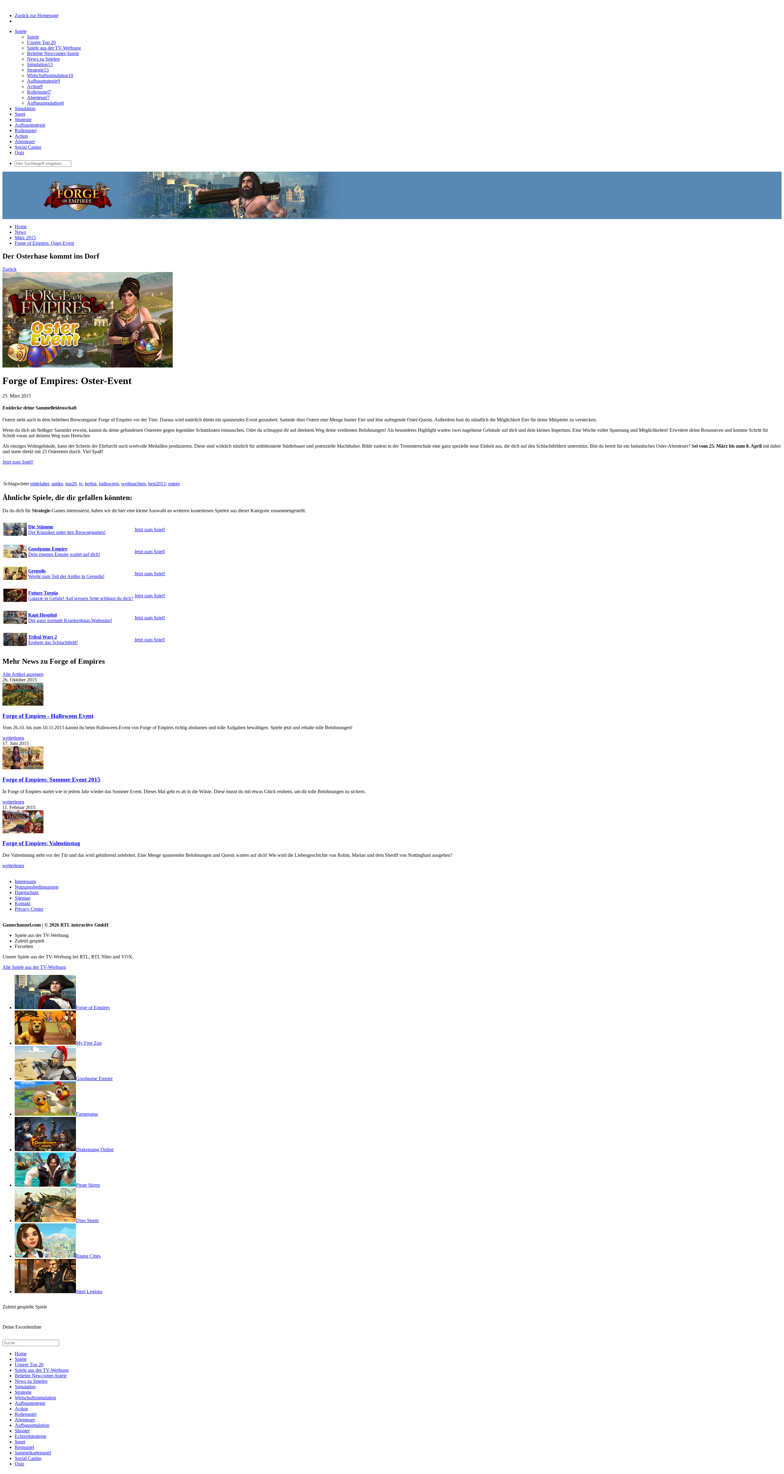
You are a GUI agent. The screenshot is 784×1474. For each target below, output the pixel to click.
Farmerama (87, 1114)
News (20, 232)
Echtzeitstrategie (30, 1436)
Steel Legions (89, 1291)
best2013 (157, 483)
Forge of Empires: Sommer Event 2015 (51, 779)
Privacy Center (29, 909)
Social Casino (28, 147)
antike (57, 483)
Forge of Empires (93, 1007)
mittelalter (39, 483)
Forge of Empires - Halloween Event (47, 716)
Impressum (25, 881)
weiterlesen (13, 738)
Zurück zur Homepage (36, 15)
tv (80, 483)
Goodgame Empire (94, 1078)
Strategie (38, 70)
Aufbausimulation (45, 103)
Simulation (40, 64)
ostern (174, 483)
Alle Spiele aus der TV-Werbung (34, 967)
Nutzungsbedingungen (36, 887)
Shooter (22, 1430)
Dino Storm (87, 1220)
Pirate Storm (88, 1185)
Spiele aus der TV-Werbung (54, 47)
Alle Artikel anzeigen (22, 674)
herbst (90, 483)
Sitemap (22, 898)
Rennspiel (24, 1447)
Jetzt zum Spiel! (17, 462)
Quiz (19, 152)
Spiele (21, 31)
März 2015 (25, 237)
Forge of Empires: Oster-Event (44, 243)
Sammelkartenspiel (33, 1452)
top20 (71, 483)
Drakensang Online (95, 1149)
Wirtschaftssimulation (50, 75)
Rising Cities (88, 1256)
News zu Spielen (43, 59)
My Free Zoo (89, 1043)
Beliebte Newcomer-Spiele (53, 53)
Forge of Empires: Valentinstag (41, 843)
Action (35, 86)
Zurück (9, 269)
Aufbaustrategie (43, 81)
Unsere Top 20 (41, 42)
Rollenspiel (39, 92)
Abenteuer (38, 97)
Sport (20, 114)
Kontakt (22, 903)
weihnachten (133, 483)
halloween (109, 483)
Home (21, 226)
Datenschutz (27, 892)
